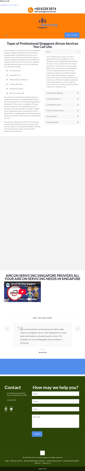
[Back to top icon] (42, 453)
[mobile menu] (6, 35)
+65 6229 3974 (11, 400)
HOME (7, 461)
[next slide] (78, 329)
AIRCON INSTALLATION (54, 461)
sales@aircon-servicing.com (9, 5)
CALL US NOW (72, 35)
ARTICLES (38, 463)
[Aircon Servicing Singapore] (42, 22)
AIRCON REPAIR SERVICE (71, 461)
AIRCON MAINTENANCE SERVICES (34, 461)
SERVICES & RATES (16, 461)
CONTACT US (46, 463)
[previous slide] (7, 329)
